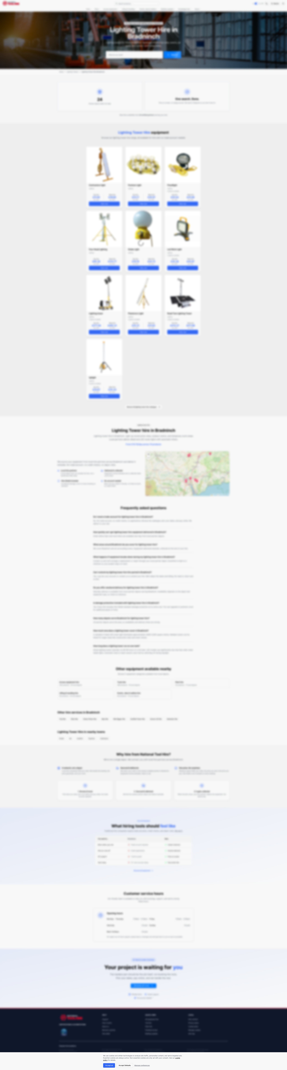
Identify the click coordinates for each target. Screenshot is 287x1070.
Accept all (109, 1065)
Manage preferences (142, 1065)
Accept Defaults (125, 1065)
